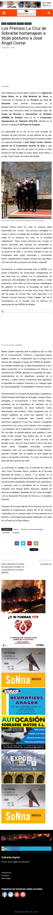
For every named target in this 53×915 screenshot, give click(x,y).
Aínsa (16, 529)
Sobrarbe (20, 24)
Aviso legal (6, 878)
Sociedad (28, 24)
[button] (49, 13)
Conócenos (6, 873)
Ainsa (4, 24)
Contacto (5, 875)
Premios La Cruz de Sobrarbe (32, 529)
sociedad (16, 533)
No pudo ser (46, 564)
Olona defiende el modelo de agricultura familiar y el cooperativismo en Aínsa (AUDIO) (12, 568)
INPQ (32, 912)
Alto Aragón (11, 24)
